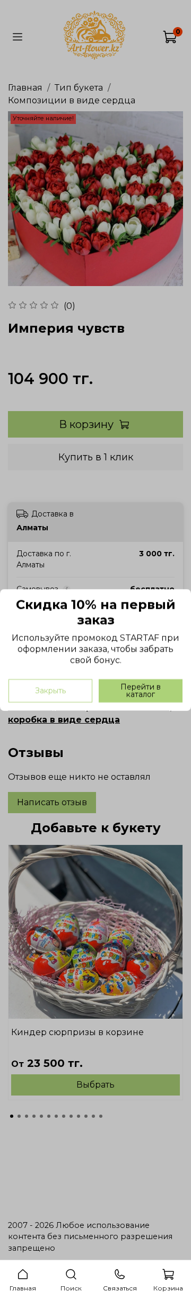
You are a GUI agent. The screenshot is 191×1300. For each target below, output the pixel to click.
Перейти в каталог (140, 690)
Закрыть (50, 691)
